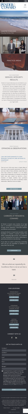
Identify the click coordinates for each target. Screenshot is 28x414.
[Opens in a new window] (11, 338)
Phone (3, 361)
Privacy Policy (7, 407)
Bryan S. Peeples (23, 161)
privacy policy (11, 384)
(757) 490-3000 (14, 300)
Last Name (4, 352)
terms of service (19, 384)
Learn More (14, 250)
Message (4, 366)
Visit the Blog (14, 189)
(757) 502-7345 (14, 327)
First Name (4, 348)
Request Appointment (14, 1)
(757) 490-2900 (14, 313)
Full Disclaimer (16, 407)
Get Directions (14, 297)
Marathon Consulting (16, 412)
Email (3, 357)
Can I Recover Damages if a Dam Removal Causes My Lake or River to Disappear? (13, 158)
